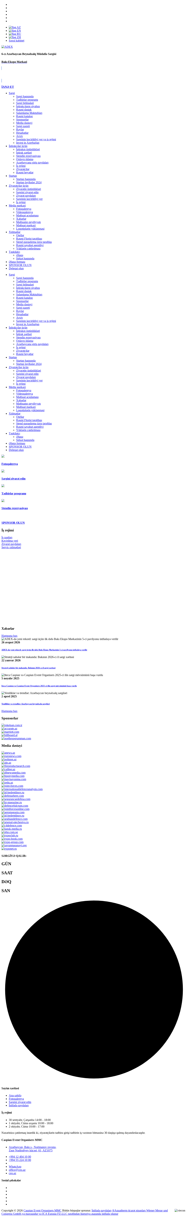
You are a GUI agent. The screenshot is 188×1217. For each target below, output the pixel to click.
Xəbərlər (21, 218)
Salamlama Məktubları (29, 112)
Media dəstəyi (24, 122)
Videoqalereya (24, 212)
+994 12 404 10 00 (20, 1156)
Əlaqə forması (17, 261)
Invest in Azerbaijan (27, 142)
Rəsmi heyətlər (24, 172)
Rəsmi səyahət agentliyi (30, 245)
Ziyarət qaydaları (26, 195)
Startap (13, 175)
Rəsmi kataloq (24, 116)
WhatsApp (15, 1166)
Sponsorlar (22, 119)
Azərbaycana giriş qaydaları (32, 162)
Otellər (20, 235)
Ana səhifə (15, 1095)
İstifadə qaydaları (19, 1105)
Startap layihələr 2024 (28, 182)
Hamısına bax (9, 635)
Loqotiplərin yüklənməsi (30, 228)
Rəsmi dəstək (24, 109)
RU (18, 33)
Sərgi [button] (12, 274)
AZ (18, 27)
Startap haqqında (26, 179)
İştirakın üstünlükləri (28, 149)
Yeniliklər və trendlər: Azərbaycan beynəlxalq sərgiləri (25, 704)
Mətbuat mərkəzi (26, 225)
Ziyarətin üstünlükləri (28, 189)
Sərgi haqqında (25, 96)
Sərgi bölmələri (25, 103)
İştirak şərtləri (24, 152)
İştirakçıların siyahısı (28, 106)
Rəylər (20, 129)
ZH (18, 37)
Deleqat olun (16, 449)
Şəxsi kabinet (16, 40)
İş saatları (6, 537)
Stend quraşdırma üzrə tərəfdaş (34, 241)
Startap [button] (13, 357)
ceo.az (12, 1173)
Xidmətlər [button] (14, 413)
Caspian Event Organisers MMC (43, 1210)
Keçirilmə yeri (9, 540)
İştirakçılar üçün (18, 146)
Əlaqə (19, 255)
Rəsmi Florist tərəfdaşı (29, 238)
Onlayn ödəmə (24, 159)
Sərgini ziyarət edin (27, 192)
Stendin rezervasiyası (28, 155)
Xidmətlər (14, 232)
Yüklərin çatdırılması (28, 248)
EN (18, 30)
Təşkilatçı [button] (14, 433)
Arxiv (19, 136)
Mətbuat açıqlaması (27, 215)
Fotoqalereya (23, 208)
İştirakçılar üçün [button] (18, 327)
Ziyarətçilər (22, 169)
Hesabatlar (22, 132)
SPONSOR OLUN (20, 446)
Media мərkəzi (17, 205)
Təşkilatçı (14, 251)
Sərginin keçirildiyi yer (29, 198)
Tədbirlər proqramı (27, 99)
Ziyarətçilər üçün (18, 185)
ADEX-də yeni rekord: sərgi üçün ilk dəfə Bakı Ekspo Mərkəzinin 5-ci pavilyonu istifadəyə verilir (44, 650)
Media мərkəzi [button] (17, 387)
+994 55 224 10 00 (20, 1160)
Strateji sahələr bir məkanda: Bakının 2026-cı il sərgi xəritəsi (28, 668)
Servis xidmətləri (11, 547)
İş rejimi (21, 165)
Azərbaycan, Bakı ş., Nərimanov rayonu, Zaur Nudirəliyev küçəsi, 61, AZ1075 (32, 1149)
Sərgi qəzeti (23, 126)
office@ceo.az (17, 1169)
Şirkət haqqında (25, 258)
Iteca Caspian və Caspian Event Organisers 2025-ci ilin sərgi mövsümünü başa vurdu (39, 686)
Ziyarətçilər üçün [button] (18, 367)
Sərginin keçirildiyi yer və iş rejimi (36, 139)
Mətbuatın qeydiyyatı (28, 222)
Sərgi (12, 93)
